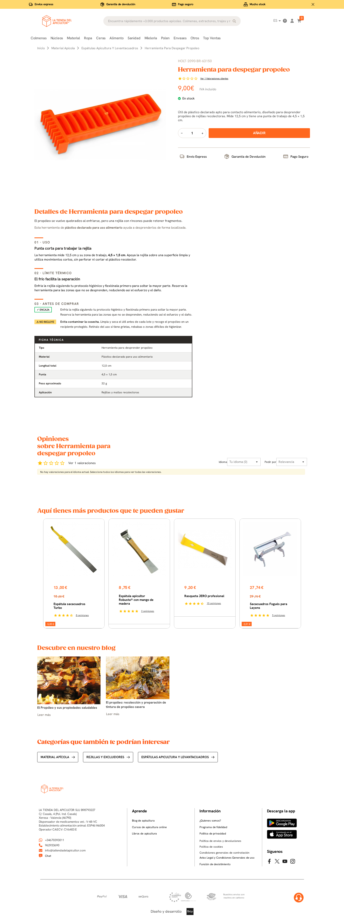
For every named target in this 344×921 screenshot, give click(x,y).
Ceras (101, 38)
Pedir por (270, 462)
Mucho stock (257, 4)
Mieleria (151, 38)
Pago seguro (185, 4)
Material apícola (55, 757)
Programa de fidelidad (213, 827)
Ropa (88, 38)
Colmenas (39, 38)
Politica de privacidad (212, 833)
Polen (165, 38)
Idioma (223, 462)
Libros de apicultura (144, 833)
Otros (195, 38)
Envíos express (44, 4)
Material (73, 38)
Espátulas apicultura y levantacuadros (175, 757)
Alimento (116, 38)
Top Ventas (212, 38)
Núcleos (57, 38)
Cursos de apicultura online (149, 827)
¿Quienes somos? (210, 820)
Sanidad (134, 38)
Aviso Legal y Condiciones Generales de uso (226, 857)
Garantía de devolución (120, 4)
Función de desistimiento (215, 864)
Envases (180, 38)
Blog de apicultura (143, 820)
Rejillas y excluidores (105, 757)
